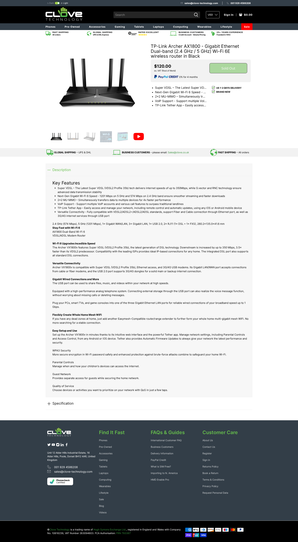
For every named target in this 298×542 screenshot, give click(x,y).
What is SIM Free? (161, 466)
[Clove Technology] (61, 433)
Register (207, 453)
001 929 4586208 (241, 3)
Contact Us (208, 446)
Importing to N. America (164, 473)
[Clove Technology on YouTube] (53, 445)
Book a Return (210, 473)
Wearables (204, 26)
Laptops (158, 26)
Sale (247, 26)
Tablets (139, 26)
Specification (63, 403)
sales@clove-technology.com (201, 3)
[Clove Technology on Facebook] (66, 445)
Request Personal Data (215, 492)
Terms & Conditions (213, 479)
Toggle (57, 3)
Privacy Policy (210, 486)
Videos (103, 512)
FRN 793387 (123, 533)
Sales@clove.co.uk (178, 152)
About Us (207, 440)
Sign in (206, 459)
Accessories (97, 26)
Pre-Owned (72, 26)
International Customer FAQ (166, 440)
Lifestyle (226, 26)
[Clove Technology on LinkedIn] (62, 445)
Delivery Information (162, 453)
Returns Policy (210, 466)
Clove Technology (59, 529)
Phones (51, 26)
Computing (180, 26)
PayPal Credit (158, 459)
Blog (101, 505)
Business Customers (162, 446)
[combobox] (152, 15)
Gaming (120, 26)
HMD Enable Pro (160, 479)
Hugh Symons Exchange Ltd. (109, 529)
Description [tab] (61, 170)
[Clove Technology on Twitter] (49, 445)
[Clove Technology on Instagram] (57, 445)
